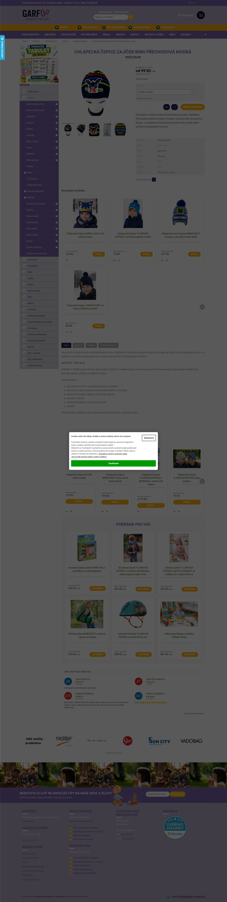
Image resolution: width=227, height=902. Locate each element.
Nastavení (149, 438)
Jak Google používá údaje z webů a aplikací (89, 457)
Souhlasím (114, 463)
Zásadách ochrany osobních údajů (113, 454)
